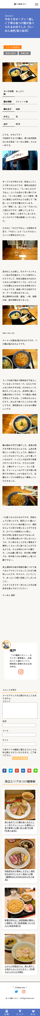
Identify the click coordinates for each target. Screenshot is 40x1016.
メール (5, 730)
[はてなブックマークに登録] (23, 771)
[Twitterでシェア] (11, 771)
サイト (5, 740)
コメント (6, 701)
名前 (4, 721)
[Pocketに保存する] (29, 771)
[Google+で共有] (17, 771)
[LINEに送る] (36, 771)
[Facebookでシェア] (4, 771)
